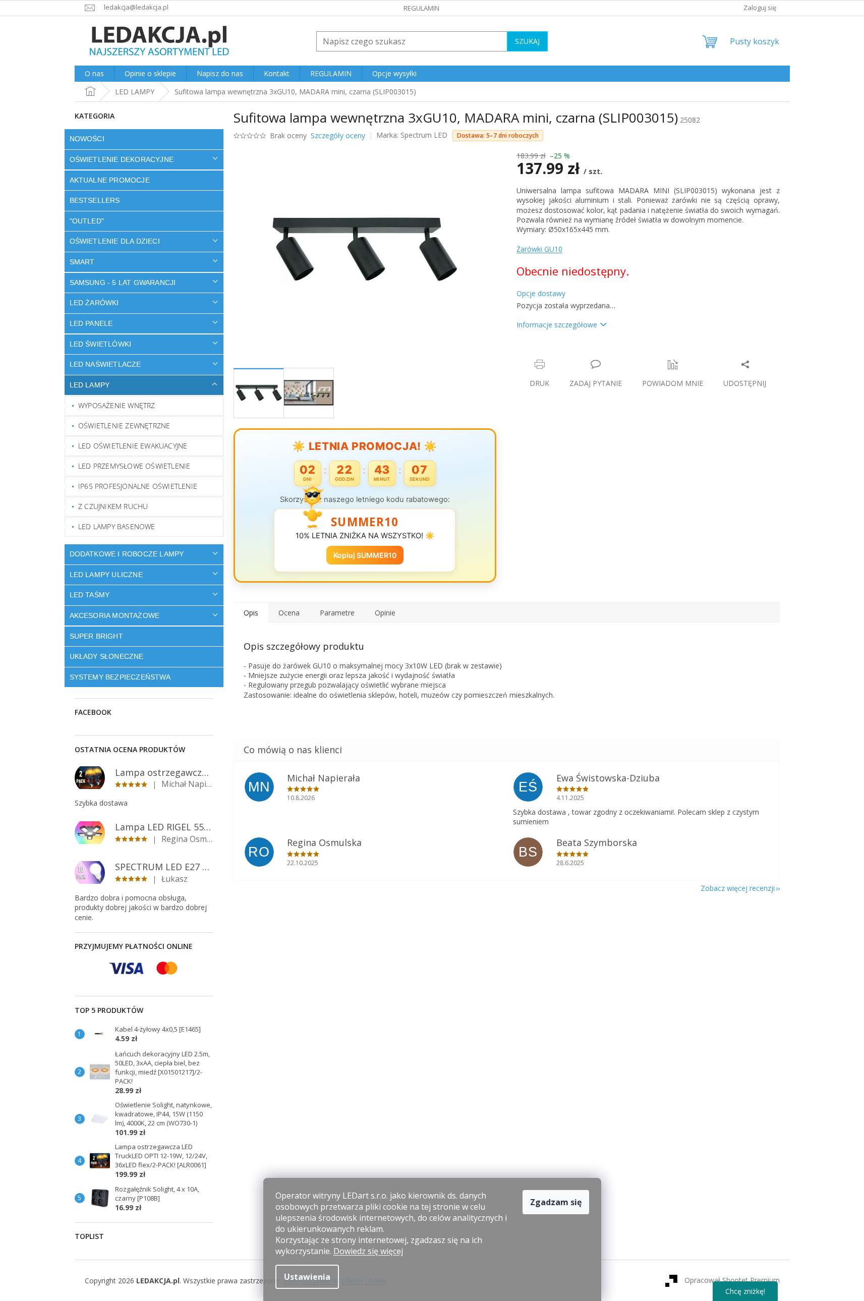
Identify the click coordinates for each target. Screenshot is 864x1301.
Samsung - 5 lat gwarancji (123, 282)
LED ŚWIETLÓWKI (101, 344)
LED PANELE (91, 323)
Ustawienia (307, 1276)
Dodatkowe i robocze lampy (127, 554)
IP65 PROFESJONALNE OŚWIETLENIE (137, 486)
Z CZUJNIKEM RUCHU (113, 506)
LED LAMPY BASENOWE (116, 526)
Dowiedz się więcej (368, 1251)
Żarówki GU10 (539, 249)
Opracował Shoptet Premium (732, 1280)
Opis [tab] (251, 612)
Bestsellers (95, 200)
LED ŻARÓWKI (94, 303)
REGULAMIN (421, 8)
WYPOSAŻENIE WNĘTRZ (116, 405)
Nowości (87, 139)
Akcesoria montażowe (115, 615)
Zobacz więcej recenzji (738, 888)
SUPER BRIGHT (96, 636)
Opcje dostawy (540, 293)
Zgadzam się (556, 1202)
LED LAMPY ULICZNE (106, 575)
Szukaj (527, 41)
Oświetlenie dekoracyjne (122, 159)
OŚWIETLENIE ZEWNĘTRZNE (124, 425)
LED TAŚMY (90, 595)
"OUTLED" (87, 221)
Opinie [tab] (385, 612)
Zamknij (588, 354)
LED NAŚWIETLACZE (105, 364)
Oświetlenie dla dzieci (115, 241)
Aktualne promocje (110, 180)
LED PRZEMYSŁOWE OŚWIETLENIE (134, 466)
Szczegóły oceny (338, 135)
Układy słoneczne (107, 656)
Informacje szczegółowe (556, 324)
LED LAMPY (90, 385)
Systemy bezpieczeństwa (120, 677)
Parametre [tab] (337, 612)
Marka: (411, 135)
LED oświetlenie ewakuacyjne (132, 445)
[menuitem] (94, 74)
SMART (82, 262)
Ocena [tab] (289, 612)
